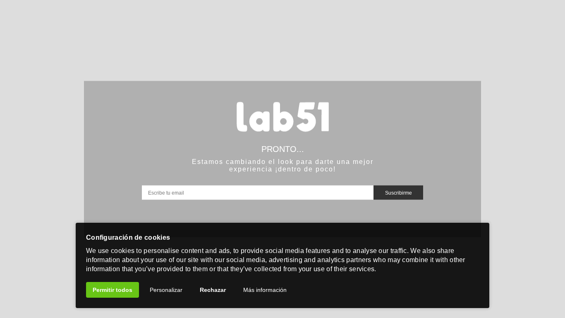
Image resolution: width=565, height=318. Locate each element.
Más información (265, 290)
